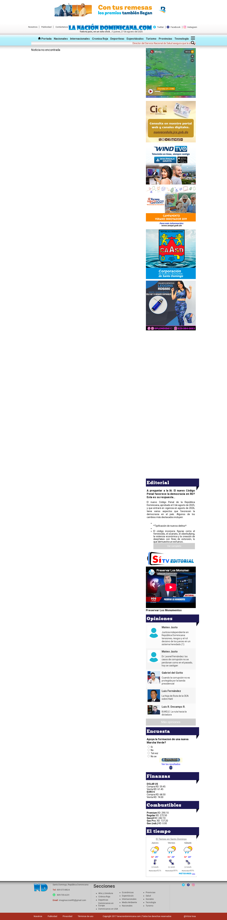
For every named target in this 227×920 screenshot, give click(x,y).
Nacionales (61, 38)
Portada (46, 38)
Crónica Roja (104, 896)
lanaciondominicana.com (129, 916)
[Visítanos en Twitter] (183, 885)
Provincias (165, 38)
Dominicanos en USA (108, 909)
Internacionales (80, 38)
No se (154, 756)
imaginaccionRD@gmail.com (72, 900)
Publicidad (46, 27)
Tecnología (181, 38)
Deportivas (117, 38)
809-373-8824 (63, 890)
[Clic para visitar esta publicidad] (113, 9)
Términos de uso (85, 916)
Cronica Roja (100, 38)
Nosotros (32, 27)
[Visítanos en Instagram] (193, 885)
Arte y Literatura (105, 893)
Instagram (192, 27)
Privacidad (67, 916)
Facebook (175, 27)
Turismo (151, 38)
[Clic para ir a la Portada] (111, 29)
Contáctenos (62, 27)
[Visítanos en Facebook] (188, 885)
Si (152, 747)
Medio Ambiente (129, 902)
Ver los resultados (171, 764)
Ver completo (174, 546)
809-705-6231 (63, 895)
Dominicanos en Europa (106, 904)
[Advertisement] (171, 354)
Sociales (150, 899)
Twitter (160, 27)
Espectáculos (135, 38)
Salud (148, 896)
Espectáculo (127, 896)
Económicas (128, 892)
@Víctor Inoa (190, 916)
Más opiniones (170, 722)
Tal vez (154, 753)
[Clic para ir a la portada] (41, 888)
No (152, 750)
